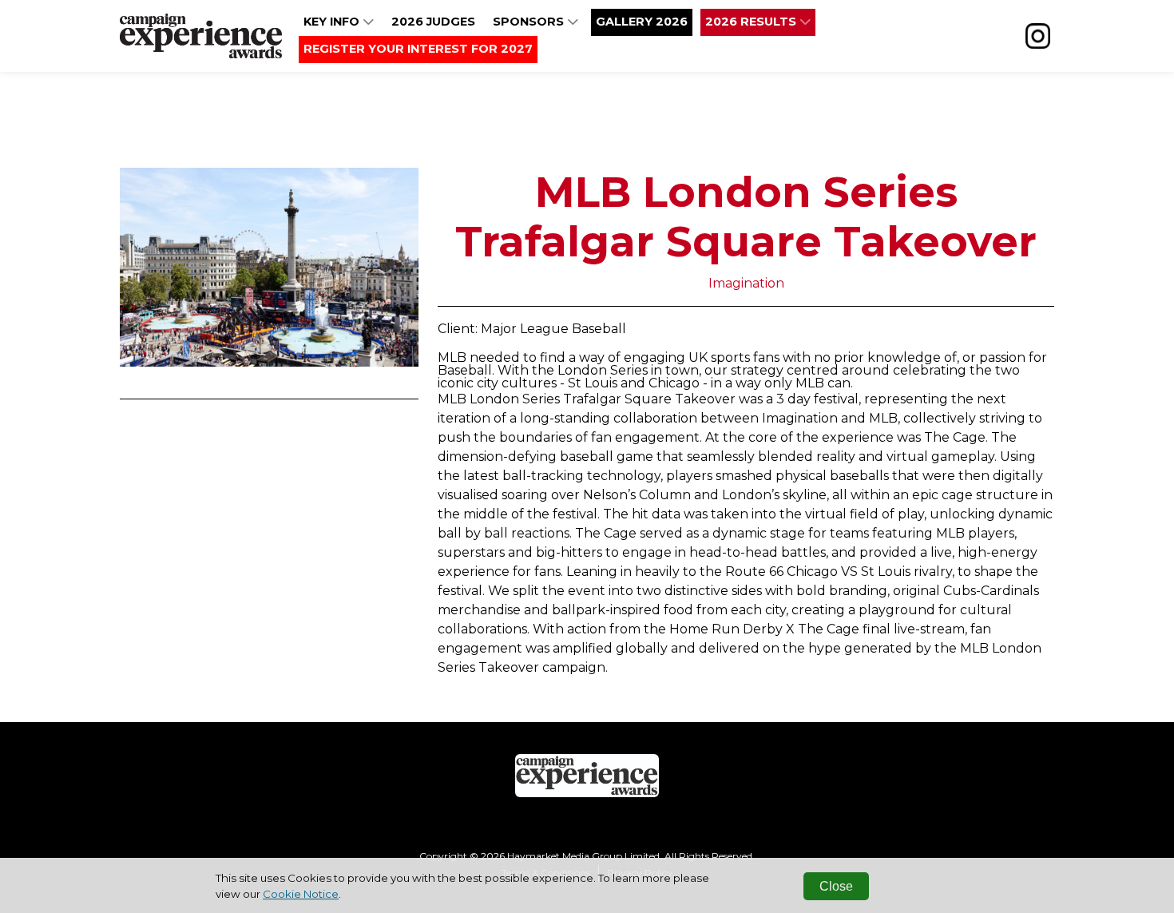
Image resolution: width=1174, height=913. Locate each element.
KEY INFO (333, 21)
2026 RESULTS (752, 21)
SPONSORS (530, 21)
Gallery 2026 (642, 21)
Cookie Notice (301, 893)
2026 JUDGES (433, 21)
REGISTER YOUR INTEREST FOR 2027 (418, 49)
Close (836, 886)
